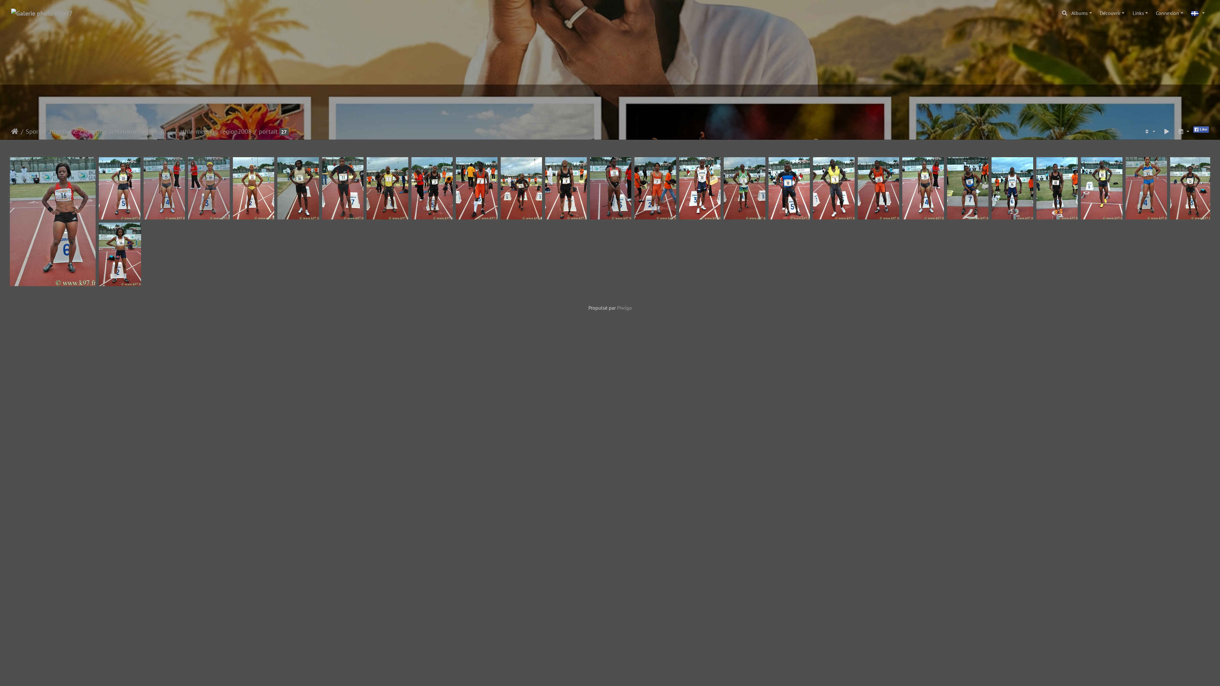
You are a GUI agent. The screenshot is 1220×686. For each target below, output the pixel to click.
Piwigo (624, 308)
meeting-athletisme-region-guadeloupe (128, 131)
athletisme (62, 131)
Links (1138, 13)
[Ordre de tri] (1149, 131)
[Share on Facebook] (1201, 129)
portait (268, 131)
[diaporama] (1166, 131)
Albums (1079, 13)
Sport (33, 131)
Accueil (14, 131)
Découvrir (1110, 13)
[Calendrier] (1183, 131)
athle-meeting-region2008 (216, 131)
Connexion (1167, 13)
